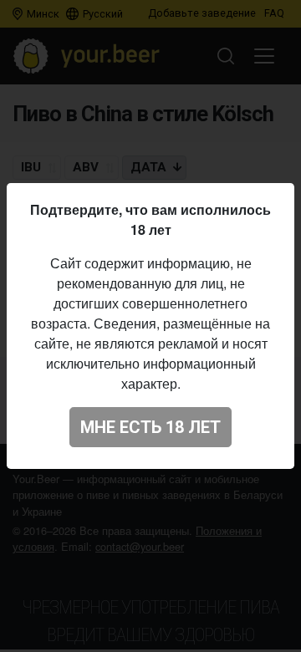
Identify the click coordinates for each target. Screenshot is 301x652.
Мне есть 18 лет (150, 427)
